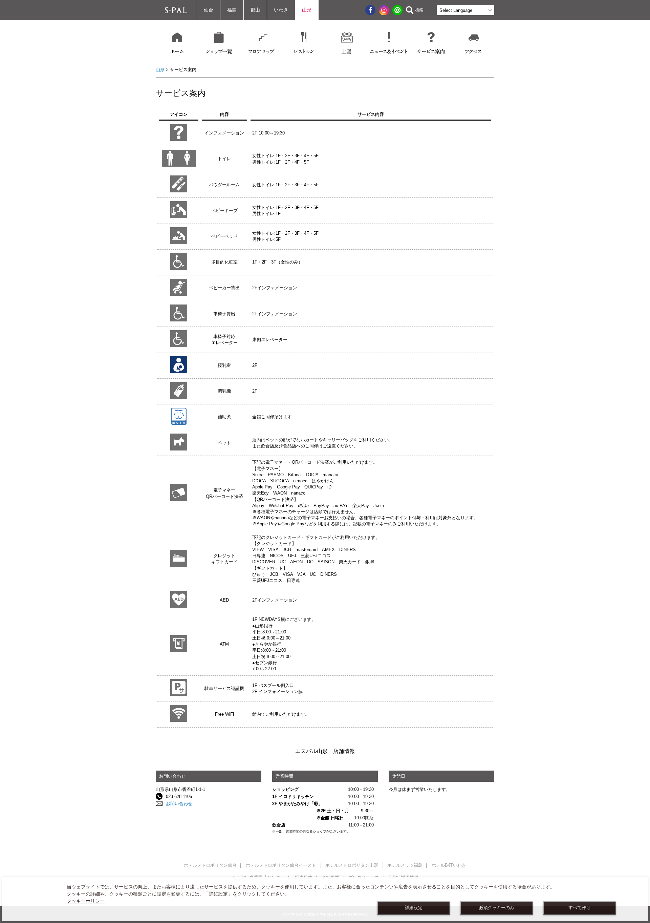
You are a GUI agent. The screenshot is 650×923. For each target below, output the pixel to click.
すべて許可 (579, 907)
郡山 (255, 10)
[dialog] (325, 899)
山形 (306, 10)
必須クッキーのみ (496, 907)
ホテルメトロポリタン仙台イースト (281, 865)
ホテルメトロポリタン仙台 (210, 865)
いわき (281, 10)
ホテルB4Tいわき (449, 865)
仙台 (208, 10)
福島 (232, 10)
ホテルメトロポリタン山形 (351, 865)
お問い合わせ (179, 803)
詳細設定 (413, 907)
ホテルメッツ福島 (404, 865)
